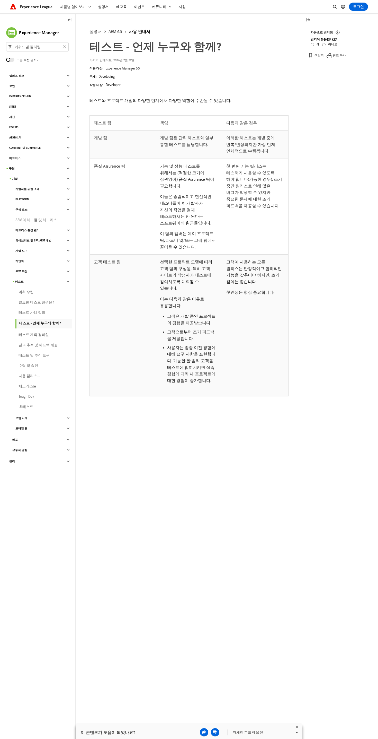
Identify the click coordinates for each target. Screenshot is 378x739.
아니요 (332, 44)
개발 (15, 178)
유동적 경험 (19, 450)
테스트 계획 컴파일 (34, 334)
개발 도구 (21, 251)
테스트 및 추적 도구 (34, 355)
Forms (14, 127)
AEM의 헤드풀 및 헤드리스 (36, 220)
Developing (106, 76)
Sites (12, 106)
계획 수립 (26, 292)
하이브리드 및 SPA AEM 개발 (33, 240)
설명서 (95, 31)
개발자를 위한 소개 (27, 189)
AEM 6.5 (115, 31)
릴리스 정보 (16, 75)
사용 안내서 (139, 31)
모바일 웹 (21, 428)
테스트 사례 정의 (32, 312)
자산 (12, 117)
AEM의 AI (15, 137)
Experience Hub (20, 96)
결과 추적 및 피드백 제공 (38, 345)
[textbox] (37, 46)
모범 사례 (21, 418)
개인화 (19, 261)
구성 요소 (21, 209)
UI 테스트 (26, 406)
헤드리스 (15, 158)
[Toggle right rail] (308, 20)
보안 (12, 86)
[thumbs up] (204, 732)
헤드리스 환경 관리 (27, 230)
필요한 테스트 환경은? (36, 302)
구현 (12, 168)
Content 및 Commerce (25, 148)
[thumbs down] (215, 732)
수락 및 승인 (28, 365)
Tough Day (26, 396)
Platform (22, 199)
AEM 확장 (21, 271)
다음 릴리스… (29, 375)
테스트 (19, 281)
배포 (15, 439)
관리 (12, 461)
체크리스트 (28, 386)
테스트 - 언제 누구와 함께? (40, 323)
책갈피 (319, 55)
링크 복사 (339, 55)
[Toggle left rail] (69, 20)
